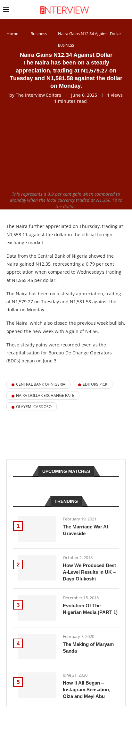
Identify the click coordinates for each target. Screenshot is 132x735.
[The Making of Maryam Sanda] (37, 646)
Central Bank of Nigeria (40, 384)
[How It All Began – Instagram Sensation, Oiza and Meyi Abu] (37, 685)
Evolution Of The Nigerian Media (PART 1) (90, 609)
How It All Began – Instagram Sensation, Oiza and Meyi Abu (86, 689)
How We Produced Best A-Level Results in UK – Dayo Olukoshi (89, 572)
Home (12, 33)
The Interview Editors (38, 95)
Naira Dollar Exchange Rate (45, 395)
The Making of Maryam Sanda (88, 647)
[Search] (125, 9)
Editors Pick (95, 384)
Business (38, 33)
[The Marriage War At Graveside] (37, 529)
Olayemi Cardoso (34, 406)
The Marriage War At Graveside (85, 530)
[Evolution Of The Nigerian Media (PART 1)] (37, 608)
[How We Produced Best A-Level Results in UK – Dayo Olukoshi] (37, 567)
